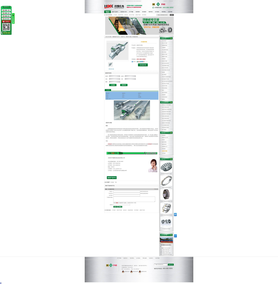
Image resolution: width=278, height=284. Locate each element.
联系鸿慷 (170, 11)
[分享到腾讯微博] (140, 61)
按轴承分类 (163, 38)
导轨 (116, 182)
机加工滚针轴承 (165, 67)
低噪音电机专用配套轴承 (167, 109)
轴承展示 (126, 258)
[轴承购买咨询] (123, 271)
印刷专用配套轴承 (165, 116)
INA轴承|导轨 (135, 36)
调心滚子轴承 (164, 43)
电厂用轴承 (164, 129)
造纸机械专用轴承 (165, 127)
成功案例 (144, 11)
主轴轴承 (163, 47)
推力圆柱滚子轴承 (165, 79)
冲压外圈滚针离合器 (166, 70)
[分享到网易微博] (144, 61)
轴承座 (163, 99)
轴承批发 (126, 14)
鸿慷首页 (107, 11)
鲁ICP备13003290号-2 (143, 265)
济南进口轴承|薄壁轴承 (166, 187)
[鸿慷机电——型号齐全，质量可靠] (139, 34)
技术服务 (157, 11)
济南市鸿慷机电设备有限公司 (127, 265)
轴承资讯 (151, 11)
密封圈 (163, 72)
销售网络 (164, 11)
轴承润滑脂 (164, 142)
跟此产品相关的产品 (109, 185)
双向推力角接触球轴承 (166, 76)
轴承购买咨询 (127, 271)
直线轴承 (163, 135)
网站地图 (171, 1)
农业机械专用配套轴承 (166, 111)
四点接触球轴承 (165, 49)
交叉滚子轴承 (164, 85)
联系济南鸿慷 (164, 234)
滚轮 (163, 90)
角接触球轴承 (120, 14)
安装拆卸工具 (164, 146)
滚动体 (163, 139)
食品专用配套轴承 (165, 118)
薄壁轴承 (163, 58)
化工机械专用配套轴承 (166, 120)
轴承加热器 (164, 144)
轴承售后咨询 (143, 271)
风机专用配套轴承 (165, 107)
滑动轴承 (163, 148)
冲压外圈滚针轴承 (165, 65)
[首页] (175, 237)
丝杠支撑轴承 (164, 92)
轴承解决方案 (124, 11)
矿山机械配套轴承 (165, 125)
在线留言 (151, 258)
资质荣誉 (138, 11)
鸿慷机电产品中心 (116, 36)
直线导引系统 (164, 151)
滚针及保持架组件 (165, 63)
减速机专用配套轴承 (166, 122)
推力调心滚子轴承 (165, 83)
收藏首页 (165, 1)
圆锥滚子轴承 (138, 14)
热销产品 (163, 159)
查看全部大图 (111, 69)
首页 (110, 36)
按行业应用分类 (164, 102)
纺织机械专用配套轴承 (166, 113)
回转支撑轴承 (164, 88)
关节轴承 (163, 153)
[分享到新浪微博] (139, 61)
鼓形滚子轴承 (164, 61)
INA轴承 (112, 182)
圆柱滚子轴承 (131, 14)
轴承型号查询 (108, 73)
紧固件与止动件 (165, 137)
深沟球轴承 (144, 14)
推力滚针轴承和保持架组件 (167, 81)
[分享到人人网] (142, 61)
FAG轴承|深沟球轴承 (166, 228)
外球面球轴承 (164, 97)
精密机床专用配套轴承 (166, 104)
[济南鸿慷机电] (111, 265)
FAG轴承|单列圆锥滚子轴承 (166, 173)
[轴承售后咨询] (140, 271)
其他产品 (163, 132)
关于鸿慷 (131, 11)
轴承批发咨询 (135, 271)
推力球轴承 (164, 74)
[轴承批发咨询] (131, 271)
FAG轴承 (115, 14)
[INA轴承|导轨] (110, 66)
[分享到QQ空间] (137, 61)
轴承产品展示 (115, 11)
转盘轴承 (163, 94)
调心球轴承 (164, 52)
